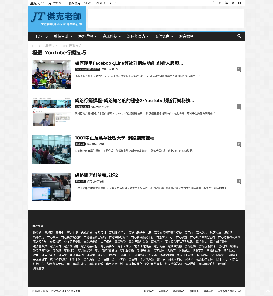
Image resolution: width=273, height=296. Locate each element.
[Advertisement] (166, 18)
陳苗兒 (62, 255)
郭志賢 (234, 259)
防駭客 (153, 255)
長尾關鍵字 (40, 259)
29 (238, 181)
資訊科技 (110, 36)
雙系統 (57, 250)
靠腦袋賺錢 (90, 241)
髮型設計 (100, 232)
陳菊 (36, 255)
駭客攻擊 (215, 232)
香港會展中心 (164, 237)
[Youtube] (239, 3)
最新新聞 (208, 291)
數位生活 (61, 36)
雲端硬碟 (190, 246)
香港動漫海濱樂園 (229, 237)
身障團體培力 (207, 264)
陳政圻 (113, 255)
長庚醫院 (232, 255)
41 (239, 143)
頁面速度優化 (72, 241)
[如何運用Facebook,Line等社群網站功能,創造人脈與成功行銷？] (51, 74)
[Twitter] (233, 3)
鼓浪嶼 (37, 232)
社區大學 (80, 144)
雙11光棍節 (143, 250)
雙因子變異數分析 (106, 250)
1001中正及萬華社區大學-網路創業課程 (114, 138)
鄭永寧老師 (175, 259)
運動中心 (38, 264)
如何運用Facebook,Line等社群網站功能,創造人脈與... (129, 63)
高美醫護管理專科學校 (168, 232)
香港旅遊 (181, 237)
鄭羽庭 (161, 259)
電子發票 (201, 241)
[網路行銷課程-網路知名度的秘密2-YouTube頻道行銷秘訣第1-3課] (51, 112)
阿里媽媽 (140, 255)
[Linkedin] (226, 3)
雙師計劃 (69, 250)
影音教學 (186, 36)
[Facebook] (213, 3)
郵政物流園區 (204, 259)
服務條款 (149, 291)
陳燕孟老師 (77, 255)
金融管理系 (147, 259)
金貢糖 (133, 259)
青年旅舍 (106, 241)
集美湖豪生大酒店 (164, 250)
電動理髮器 (175, 246)
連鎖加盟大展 (55, 264)
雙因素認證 (85, 250)
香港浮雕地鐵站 (118, 237)
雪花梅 (222, 246)
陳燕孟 (91, 255)
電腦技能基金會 (138, 241)
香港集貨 (52, 237)
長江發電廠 (217, 255)
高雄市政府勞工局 (140, 232)
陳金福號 (229, 250)
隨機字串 (198, 250)
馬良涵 (228, 232)
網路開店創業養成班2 (96, 175)
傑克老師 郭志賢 (110, 69)
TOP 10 (113, 3)
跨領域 (222, 264)
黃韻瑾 (48, 232)
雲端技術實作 (207, 246)
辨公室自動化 (134, 264)
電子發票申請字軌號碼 (179, 241)
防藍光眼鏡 (167, 255)
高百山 (189, 232)
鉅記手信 (75, 259)
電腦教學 (120, 241)
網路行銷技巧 (82, 106)
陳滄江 (102, 255)
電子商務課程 (89, 246)
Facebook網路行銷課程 (87, 69)
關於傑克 (162, 36)
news (88, 3)
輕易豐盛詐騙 (173, 264)
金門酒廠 (89, 259)
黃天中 (60, 232)
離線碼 (234, 246)
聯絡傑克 (74, 3)
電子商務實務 (142, 246)
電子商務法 (124, 246)
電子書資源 (40, 246)
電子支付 (55, 246)
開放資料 (202, 255)
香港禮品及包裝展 (95, 237)
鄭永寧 (189, 259)
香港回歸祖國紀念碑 (202, 237)
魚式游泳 (86, 232)
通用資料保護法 (76, 264)
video (100, 3)
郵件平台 (221, 259)
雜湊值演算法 (41, 250)
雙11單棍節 (127, 250)
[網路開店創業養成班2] (51, 187)
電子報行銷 (71, 246)
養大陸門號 (40, 241)
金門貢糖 (103, 259)
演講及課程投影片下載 (229, 291)
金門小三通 (119, 259)
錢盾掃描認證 (58, 259)
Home (36, 46)
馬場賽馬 (38, 237)
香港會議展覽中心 (142, 237)
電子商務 (159, 246)
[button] (239, 36)
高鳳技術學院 (117, 232)
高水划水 (201, 232)
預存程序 (55, 241)
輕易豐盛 (190, 264)
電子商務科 (107, 246)
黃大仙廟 (72, 232)
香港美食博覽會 (71, 237)
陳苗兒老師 (48, 255)
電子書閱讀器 (218, 241)
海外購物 (85, 36)
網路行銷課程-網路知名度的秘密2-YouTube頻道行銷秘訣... (134, 100)
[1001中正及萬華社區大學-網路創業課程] (51, 149)
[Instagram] (219, 3)
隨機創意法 (214, 250)
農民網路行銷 (114, 264)
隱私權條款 (178, 291)
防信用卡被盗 (185, 255)
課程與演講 (136, 36)
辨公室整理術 (153, 264)
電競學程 (156, 241)
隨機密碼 (184, 250)
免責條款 (163, 291)
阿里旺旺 (126, 255)
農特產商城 (96, 264)
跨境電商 (38, 268)
